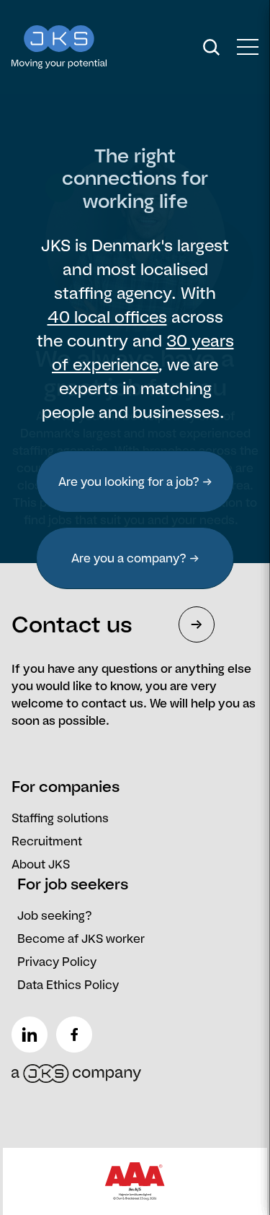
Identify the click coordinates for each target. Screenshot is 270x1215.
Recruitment (47, 841)
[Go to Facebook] (77, 1028)
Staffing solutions (60, 818)
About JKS (41, 864)
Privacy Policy (56, 961)
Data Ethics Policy (68, 984)
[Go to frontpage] (86, 47)
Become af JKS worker (81, 938)
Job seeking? (54, 915)
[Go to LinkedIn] (32, 1028)
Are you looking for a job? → (135, 481)
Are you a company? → (135, 558)
